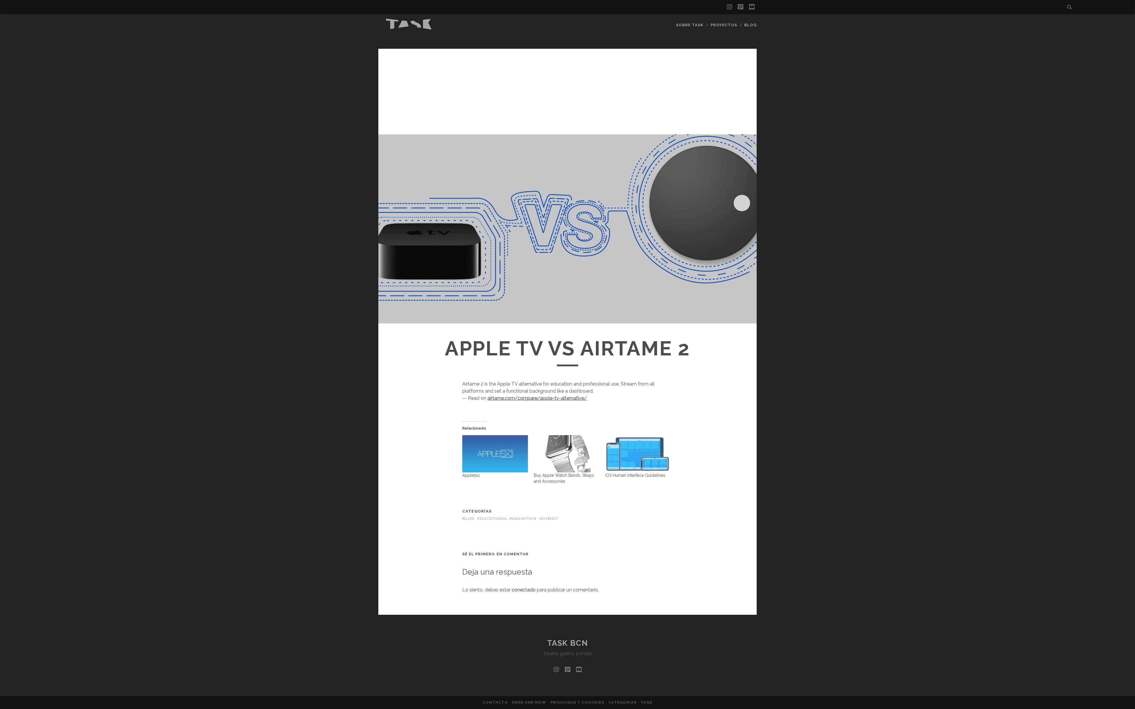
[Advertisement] (567, 90)
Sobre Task (689, 25)
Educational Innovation (506, 518)
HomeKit (549, 518)
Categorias (623, 702)
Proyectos (724, 25)
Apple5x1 (471, 475)
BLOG (468, 518)
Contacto (496, 702)
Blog (750, 25)
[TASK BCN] (409, 28)
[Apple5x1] (495, 453)
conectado (524, 590)
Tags (646, 702)
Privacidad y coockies (578, 702)
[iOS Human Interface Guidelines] (637, 453)
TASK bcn (567, 643)
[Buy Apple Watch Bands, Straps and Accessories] (566, 453)
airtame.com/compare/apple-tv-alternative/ (537, 398)
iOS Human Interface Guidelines (635, 475)
